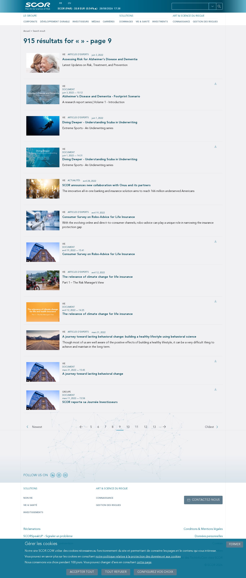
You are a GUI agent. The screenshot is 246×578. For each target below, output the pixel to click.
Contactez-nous (206, 500)
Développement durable (55, 22)
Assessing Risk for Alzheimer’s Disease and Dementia (99, 59)
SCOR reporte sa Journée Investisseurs (90, 402)
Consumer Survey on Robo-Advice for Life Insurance (98, 217)
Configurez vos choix (155, 572)
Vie (63, 55)
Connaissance (181, 22)
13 (156, 427)
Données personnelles (209, 536)
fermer (234, 544)
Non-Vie (28, 498)
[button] (212, 6)
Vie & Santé (142, 22)
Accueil (26, 31)
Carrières (109, 22)
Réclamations (31, 529)
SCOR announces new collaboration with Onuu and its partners (106, 185)
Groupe (66, 392)
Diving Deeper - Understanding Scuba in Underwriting (99, 122)
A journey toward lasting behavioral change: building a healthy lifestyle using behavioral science (129, 336)
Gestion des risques (205, 22)
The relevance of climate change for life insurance (97, 277)
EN (69, 3)
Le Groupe (30, 16)
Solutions (126, 16)
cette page (144, 562)
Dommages (126, 22)
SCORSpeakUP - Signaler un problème (48, 536)
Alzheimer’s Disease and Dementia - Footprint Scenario (101, 96)
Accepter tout (82, 572)
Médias (96, 22)
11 (138, 427)
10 (129, 427)
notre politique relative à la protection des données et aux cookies (138, 556)
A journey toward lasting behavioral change (92, 373)
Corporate (30, 22)
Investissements (33, 512)
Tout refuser (116, 572)
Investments (160, 22)
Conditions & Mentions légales (203, 529)
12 (147, 427)
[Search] (219, 6)
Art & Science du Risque (188, 16)
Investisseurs (81, 22)
